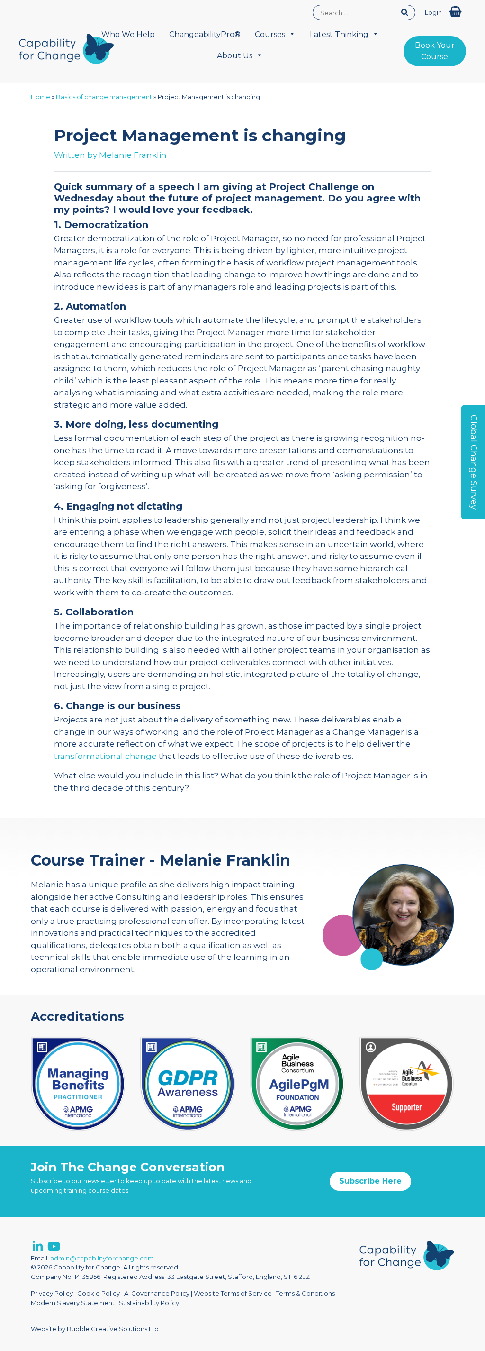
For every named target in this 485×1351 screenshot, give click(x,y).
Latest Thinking (339, 34)
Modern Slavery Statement (73, 1302)
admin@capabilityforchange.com (102, 1258)
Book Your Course (435, 51)
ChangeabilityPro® (205, 34)
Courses (270, 34)
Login (433, 12)
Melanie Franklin (133, 155)
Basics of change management (104, 96)
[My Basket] (455, 11)
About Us (234, 55)
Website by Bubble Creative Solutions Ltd (95, 1329)
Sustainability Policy (149, 1302)
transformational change (105, 756)
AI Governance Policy (156, 1293)
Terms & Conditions (305, 1293)
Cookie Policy (98, 1293)
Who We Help (128, 34)
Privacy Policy (52, 1293)
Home (40, 96)
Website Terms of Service (233, 1293)
